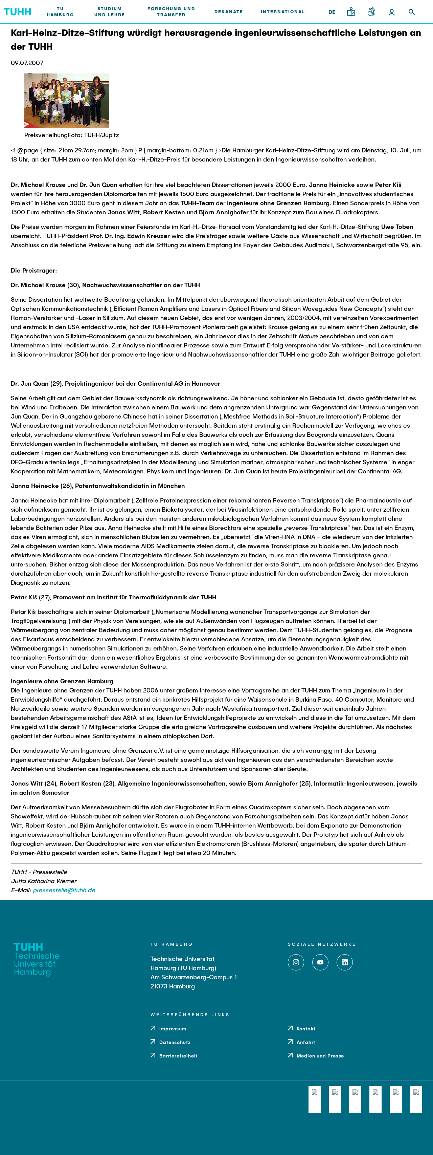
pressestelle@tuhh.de (64, 890)
